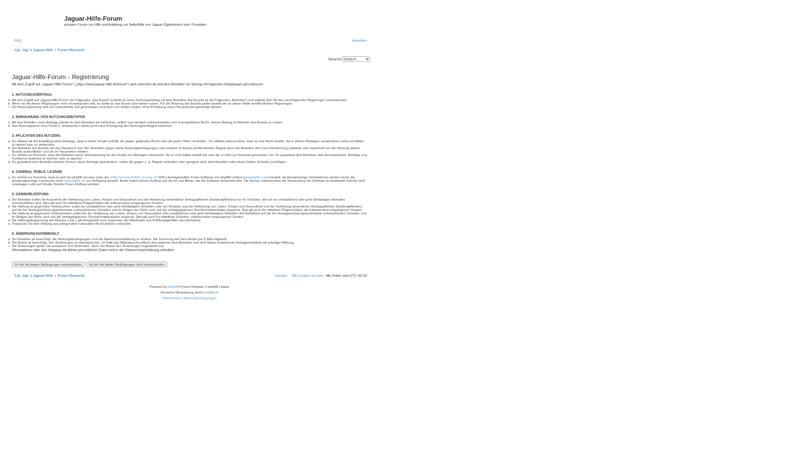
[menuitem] (16, 40)
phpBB (173, 286)
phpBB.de (211, 292)
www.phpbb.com (255, 177)
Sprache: (335, 59)
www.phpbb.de (74, 180)
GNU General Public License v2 (134, 177)
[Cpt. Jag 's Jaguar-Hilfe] (37, 20)
